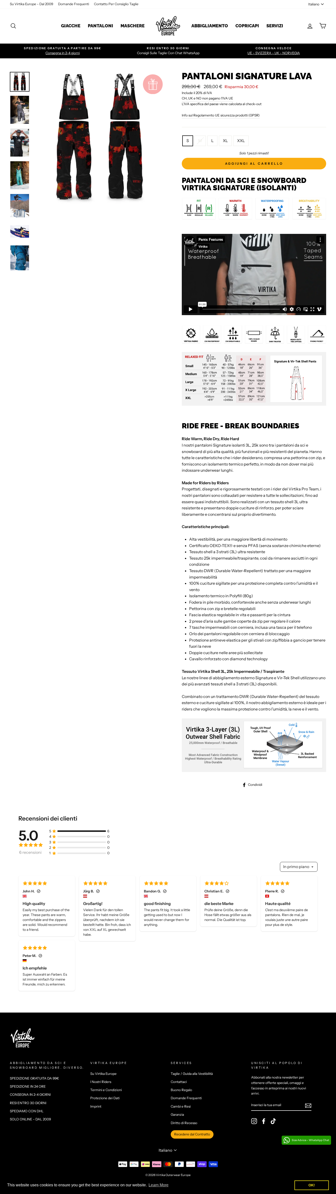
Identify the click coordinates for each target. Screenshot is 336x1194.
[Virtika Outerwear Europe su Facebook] (264, 1121)
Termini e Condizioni (106, 1090)
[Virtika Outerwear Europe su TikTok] (273, 1121)
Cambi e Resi (181, 1106)
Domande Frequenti (73, 4)
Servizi (274, 25)
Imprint (95, 1106)
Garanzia (177, 1114)
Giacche (70, 25)
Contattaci (179, 1082)
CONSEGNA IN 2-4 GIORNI (30, 1095)
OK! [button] (311, 1185)
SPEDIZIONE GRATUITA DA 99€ (34, 1078)
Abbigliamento (209, 25)
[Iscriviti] (308, 1105)
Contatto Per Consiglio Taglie (116, 4)
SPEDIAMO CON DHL (27, 1111)
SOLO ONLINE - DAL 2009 (30, 1119)
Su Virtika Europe (103, 1074)
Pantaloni (100, 25)
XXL (241, 140)
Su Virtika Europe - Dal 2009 (31, 4)
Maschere (133, 25)
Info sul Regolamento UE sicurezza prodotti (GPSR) (221, 115)
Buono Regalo (181, 1090)
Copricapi (247, 25)
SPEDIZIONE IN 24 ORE (28, 1086)
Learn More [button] (158, 1185)
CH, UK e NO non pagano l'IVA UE (207, 98)
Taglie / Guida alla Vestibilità (192, 1074)
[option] (62, 51)
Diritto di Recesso (184, 1123)
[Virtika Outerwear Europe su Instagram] (254, 1121)
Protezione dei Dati (105, 1098)
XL (225, 140)
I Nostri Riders (100, 1082)
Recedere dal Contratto (192, 1134)
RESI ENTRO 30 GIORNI (28, 1103)
